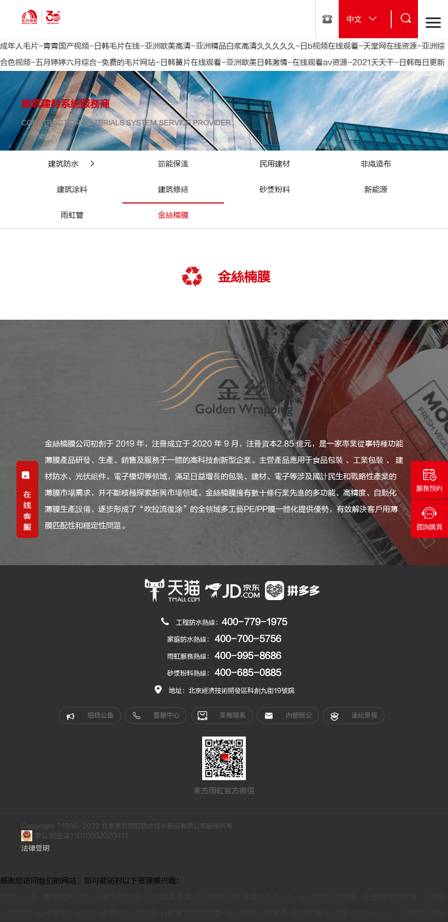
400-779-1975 (254, 622)
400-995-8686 (248, 656)
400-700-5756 (248, 639)
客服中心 (166, 715)
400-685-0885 (248, 673)
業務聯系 (232, 715)
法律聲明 (35, 848)
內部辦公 (298, 715)
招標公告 (100, 715)
